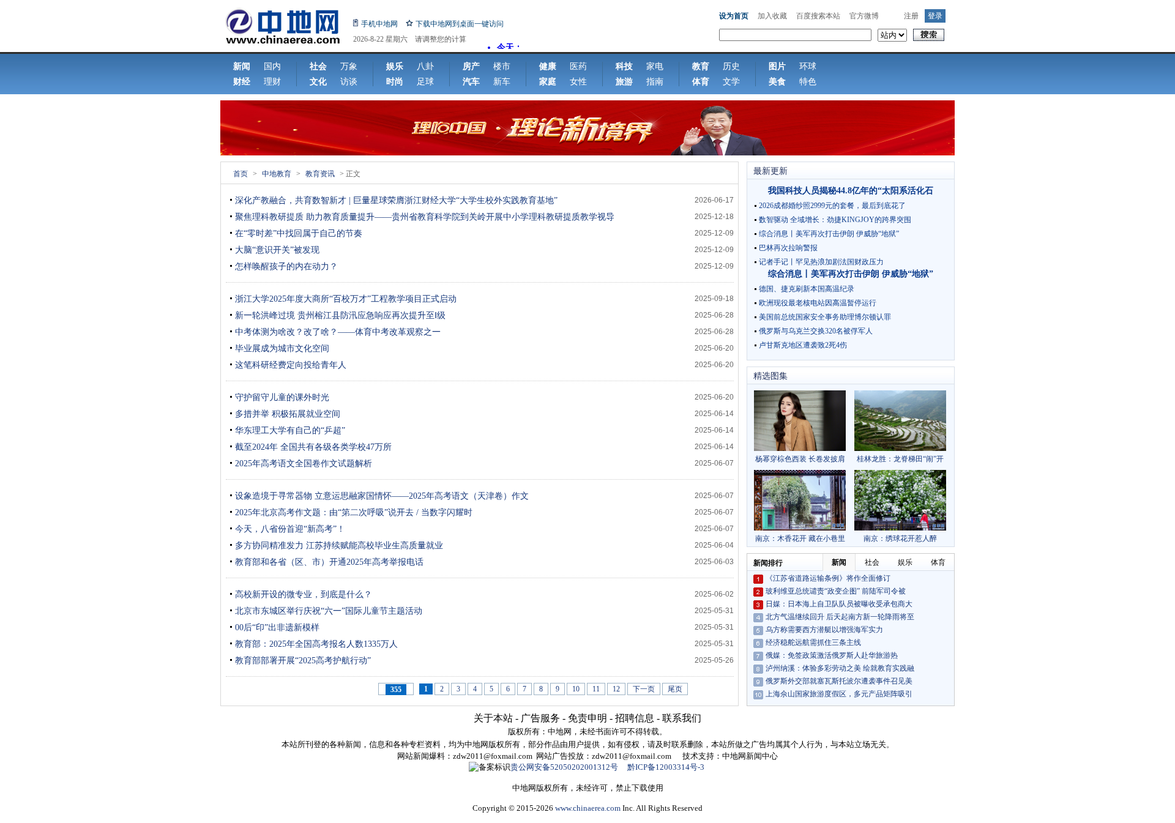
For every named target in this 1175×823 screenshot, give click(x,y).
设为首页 (733, 16)
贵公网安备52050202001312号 (564, 767)
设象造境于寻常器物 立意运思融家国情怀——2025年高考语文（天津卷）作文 (382, 496)
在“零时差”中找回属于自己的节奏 (298, 233)
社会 (318, 66)
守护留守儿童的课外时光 (282, 397)
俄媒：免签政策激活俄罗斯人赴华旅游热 (832, 655)
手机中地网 (379, 24)
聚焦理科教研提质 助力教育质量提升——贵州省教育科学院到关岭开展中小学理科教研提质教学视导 (424, 217)
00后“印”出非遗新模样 (277, 627)
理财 (272, 81)
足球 (425, 81)
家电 (654, 66)
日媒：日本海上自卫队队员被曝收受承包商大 (839, 604)
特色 (807, 81)
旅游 (624, 81)
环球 (807, 66)
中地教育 (276, 173)
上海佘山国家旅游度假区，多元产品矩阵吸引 (839, 694)
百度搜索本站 (818, 16)
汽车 (471, 81)
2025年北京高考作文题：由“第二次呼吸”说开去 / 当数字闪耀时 (353, 512)
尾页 (675, 689)
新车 (501, 81)
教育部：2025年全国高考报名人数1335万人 (316, 644)
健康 (547, 66)
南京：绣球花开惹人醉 (900, 538)
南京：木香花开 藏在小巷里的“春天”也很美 (800, 538)
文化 (318, 81)
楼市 (501, 66)
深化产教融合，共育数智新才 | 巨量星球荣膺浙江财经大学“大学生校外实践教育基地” (396, 200)
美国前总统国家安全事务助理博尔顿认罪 (825, 317)
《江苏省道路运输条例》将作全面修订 (828, 578)
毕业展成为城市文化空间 (282, 348)
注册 (911, 16)
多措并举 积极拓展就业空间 (287, 414)
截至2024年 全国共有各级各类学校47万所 (313, 447)
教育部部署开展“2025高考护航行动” (303, 660)
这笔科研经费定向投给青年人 (290, 365)
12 (616, 689)
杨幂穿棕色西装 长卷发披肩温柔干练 (800, 459)
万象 (348, 66)
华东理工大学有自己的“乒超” (290, 430)
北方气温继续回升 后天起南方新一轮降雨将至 (840, 617)
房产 (471, 66)
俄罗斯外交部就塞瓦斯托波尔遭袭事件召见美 (839, 681)
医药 (578, 66)
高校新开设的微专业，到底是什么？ (303, 594)
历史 (731, 66)
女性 (578, 81)
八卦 (425, 66)
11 (596, 689)
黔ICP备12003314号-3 (665, 767)
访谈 (348, 81)
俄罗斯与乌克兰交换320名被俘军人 (816, 331)
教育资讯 (320, 173)
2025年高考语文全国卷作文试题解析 (303, 463)
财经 (241, 81)
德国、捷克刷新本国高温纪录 (806, 289)
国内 (272, 66)
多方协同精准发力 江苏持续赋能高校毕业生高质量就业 (339, 545)
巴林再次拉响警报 (788, 248)
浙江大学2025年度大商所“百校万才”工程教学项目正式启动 (346, 299)
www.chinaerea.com (588, 808)
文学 (731, 81)
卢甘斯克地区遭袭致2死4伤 (803, 345)
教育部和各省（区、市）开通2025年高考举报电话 (329, 562)
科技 (624, 66)
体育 (700, 81)
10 (576, 689)
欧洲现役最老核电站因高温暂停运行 (817, 303)
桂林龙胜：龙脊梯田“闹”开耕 (900, 459)
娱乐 (394, 66)
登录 (935, 16)
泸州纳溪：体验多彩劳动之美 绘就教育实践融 (840, 668)
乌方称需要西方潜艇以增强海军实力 (824, 629)
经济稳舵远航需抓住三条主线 (813, 642)
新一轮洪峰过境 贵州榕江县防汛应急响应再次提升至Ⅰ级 (340, 315)
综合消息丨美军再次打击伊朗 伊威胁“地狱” (829, 233)
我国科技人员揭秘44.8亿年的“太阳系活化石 (850, 190)
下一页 (644, 689)
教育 (700, 66)
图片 (777, 66)
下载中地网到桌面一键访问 (460, 24)
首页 (240, 173)
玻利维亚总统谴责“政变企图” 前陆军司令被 (836, 591)
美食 (777, 81)
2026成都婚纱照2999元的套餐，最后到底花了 (832, 205)
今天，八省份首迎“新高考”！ (290, 529)
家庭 (547, 81)
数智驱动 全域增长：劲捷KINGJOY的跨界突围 (835, 219)
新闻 (241, 66)
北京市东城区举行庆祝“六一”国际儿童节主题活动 (328, 611)
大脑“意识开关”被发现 (277, 250)
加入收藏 (772, 16)
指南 (654, 81)
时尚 (394, 81)
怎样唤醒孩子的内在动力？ (286, 266)
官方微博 (864, 16)
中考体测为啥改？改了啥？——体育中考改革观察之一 (338, 332)
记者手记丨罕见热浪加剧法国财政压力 (821, 262)
